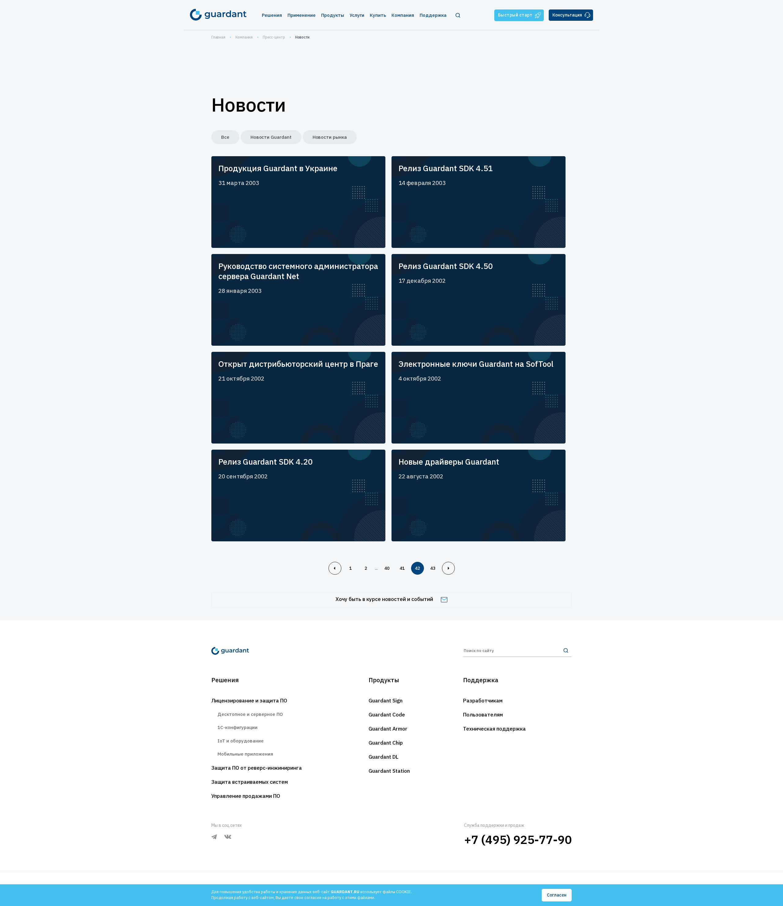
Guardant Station (389, 771)
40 (386, 568)
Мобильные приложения (245, 754)
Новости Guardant (270, 137)
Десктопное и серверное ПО (250, 714)
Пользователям (483, 714)
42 (417, 568)
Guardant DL (384, 756)
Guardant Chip (386, 742)
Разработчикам (483, 700)
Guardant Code (387, 714)
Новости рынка (330, 137)
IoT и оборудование (240, 741)
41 (402, 568)
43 (432, 568)
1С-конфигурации (237, 727)
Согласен (556, 895)
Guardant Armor (388, 728)
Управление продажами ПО (245, 796)
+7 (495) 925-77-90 (518, 839)
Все (225, 137)
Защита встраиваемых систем (249, 782)
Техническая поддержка (494, 728)
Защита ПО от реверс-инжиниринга (256, 767)
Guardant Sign (386, 700)
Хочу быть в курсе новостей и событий (384, 599)
